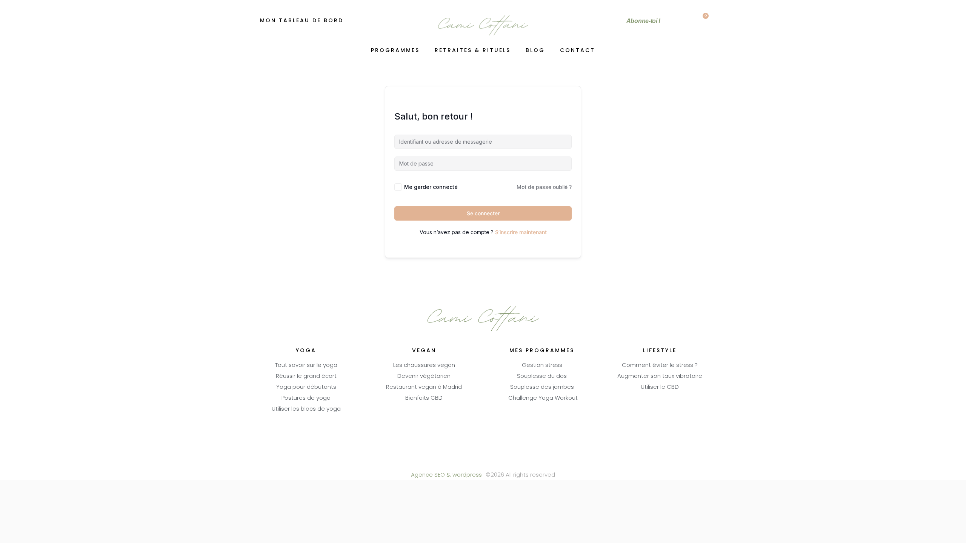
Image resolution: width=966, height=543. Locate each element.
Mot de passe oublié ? (544, 187)
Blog (535, 51)
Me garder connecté (431, 187)
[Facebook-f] (462, 461)
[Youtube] (483, 461)
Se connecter (483, 213)
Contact (577, 51)
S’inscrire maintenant (521, 232)
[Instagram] (504, 461)
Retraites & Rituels (473, 51)
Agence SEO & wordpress (446, 475)
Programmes (395, 51)
